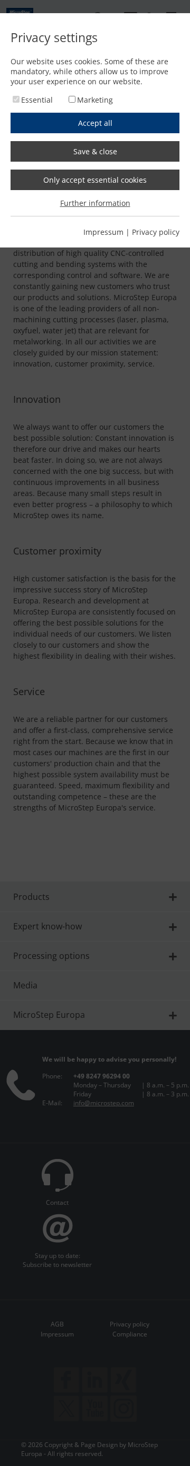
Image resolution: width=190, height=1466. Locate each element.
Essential (37, 100)
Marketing (95, 100)
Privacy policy (155, 232)
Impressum (103, 232)
